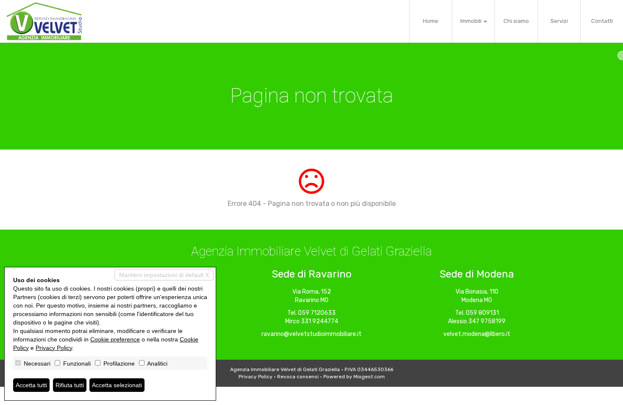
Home (430, 21)
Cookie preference (115, 339)
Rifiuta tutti (70, 385)
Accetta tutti (31, 385)
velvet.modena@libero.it (476, 334)
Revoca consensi (298, 377)
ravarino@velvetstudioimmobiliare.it (311, 334)
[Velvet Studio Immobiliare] (44, 21)
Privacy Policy (256, 377)
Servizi (559, 21)
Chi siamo (516, 21)
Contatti (602, 21)
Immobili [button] (471, 21)
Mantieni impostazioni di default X (164, 275)
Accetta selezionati (117, 385)
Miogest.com (369, 377)
